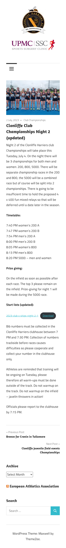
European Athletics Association (34, 486)
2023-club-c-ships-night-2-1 (22, 315)
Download (48, 315)
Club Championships (35, 120)
